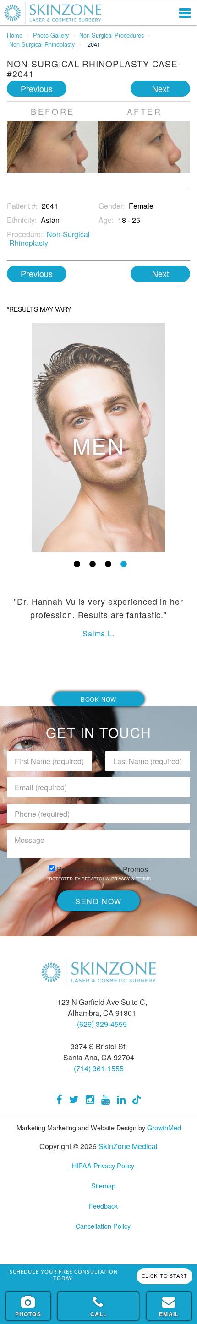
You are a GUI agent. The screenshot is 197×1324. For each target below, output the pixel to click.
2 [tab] (92, 564)
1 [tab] (77, 564)
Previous (37, 88)
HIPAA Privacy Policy (103, 1165)
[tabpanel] (98, 437)
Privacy (121, 878)
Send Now (98, 901)
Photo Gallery (51, 35)
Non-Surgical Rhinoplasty (42, 44)
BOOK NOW (98, 699)
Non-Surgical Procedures (111, 35)
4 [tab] (123, 564)
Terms (142, 878)
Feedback (103, 1205)
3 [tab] (108, 564)
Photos (28, 1314)
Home (14, 35)
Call (98, 1314)
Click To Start (165, 1276)
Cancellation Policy (103, 1226)
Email (169, 1314)
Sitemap (103, 1185)
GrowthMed (164, 1127)
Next (160, 88)
